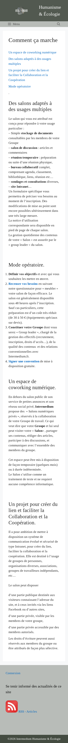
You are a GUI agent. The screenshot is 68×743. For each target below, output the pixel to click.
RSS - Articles (27, 711)
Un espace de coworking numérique (32, 52)
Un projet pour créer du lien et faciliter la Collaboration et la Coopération (28, 75)
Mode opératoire (19, 86)
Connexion (13, 673)
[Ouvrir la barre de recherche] (58, 24)
